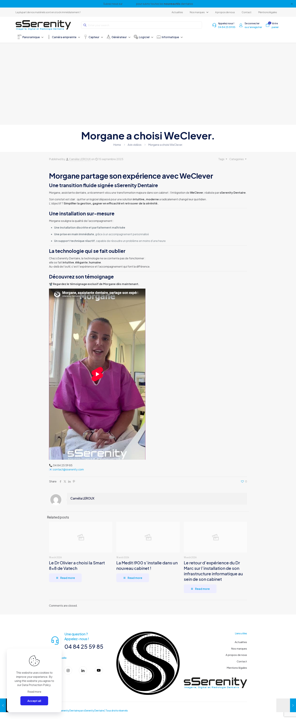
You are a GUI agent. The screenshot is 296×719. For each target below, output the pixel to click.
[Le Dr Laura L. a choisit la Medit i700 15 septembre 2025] (286, 705)
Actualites (241, 642)
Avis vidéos (134, 144)
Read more (34, 691)
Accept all (34, 701)
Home (117, 144)
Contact (242, 661)
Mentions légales (237, 667)
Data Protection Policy (36, 685)
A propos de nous (236, 654)
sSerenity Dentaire (93, 710)
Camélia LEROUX (80, 159)
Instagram (129, 3)
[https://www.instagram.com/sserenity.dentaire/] (69, 670)
